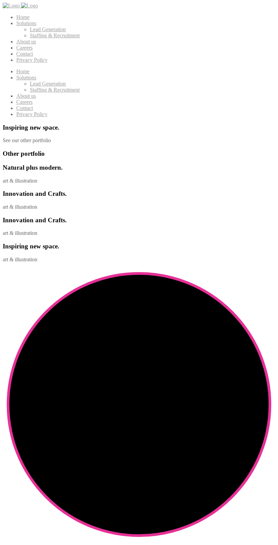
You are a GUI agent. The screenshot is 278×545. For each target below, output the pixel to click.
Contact (24, 54)
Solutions (26, 23)
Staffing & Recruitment (55, 35)
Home (22, 17)
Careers (24, 48)
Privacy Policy (31, 60)
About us (26, 41)
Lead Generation (48, 29)
